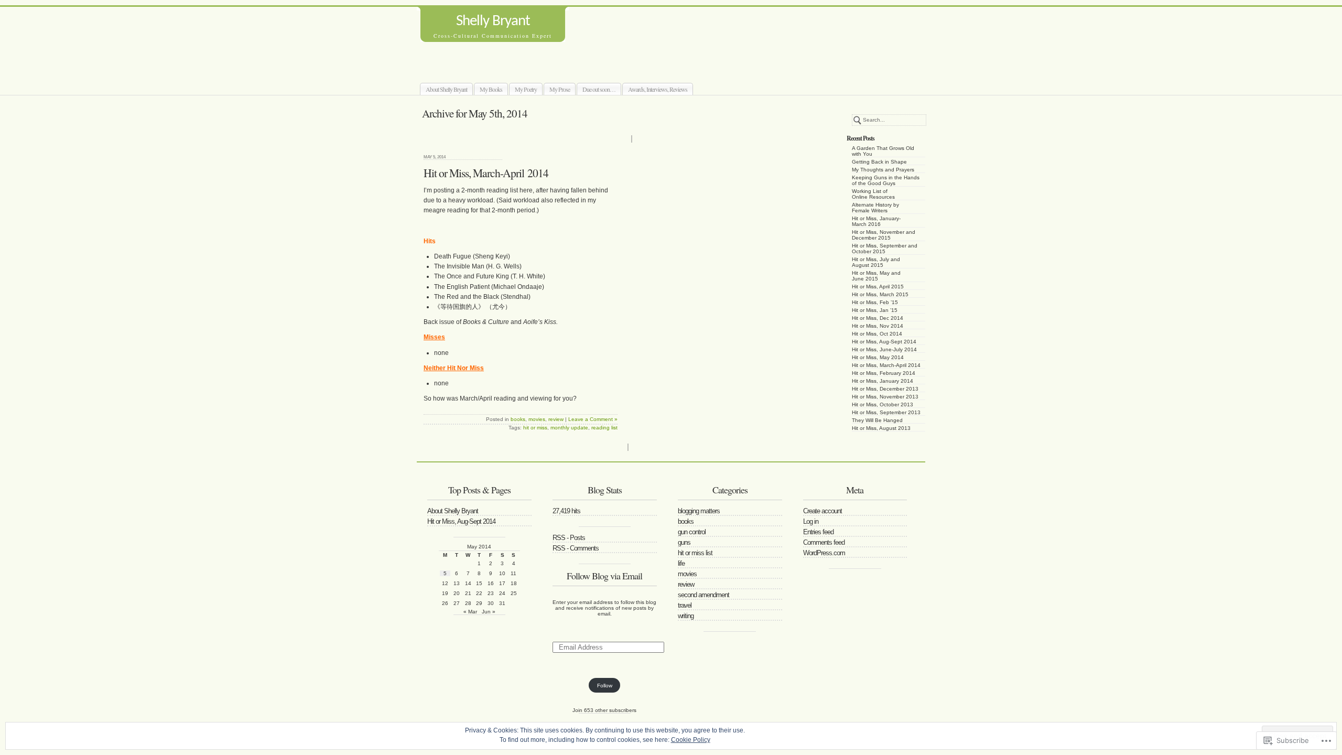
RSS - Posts (569, 538)
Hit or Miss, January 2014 (882, 381)
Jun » (488, 611)
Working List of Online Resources (873, 194)
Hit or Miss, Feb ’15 (875, 302)
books (518, 419)
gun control (692, 532)
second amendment (703, 595)
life (681, 563)
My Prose (559, 89)
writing (686, 616)
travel (684, 605)
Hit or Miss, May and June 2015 (876, 276)
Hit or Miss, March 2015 (880, 294)
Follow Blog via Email (604, 575)
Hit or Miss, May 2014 (878, 357)
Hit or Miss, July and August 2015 (876, 262)
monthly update (569, 427)
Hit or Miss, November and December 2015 (883, 235)
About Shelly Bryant (446, 89)
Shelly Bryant (493, 21)
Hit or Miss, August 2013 (881, 428)
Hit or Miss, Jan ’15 (874, 310)
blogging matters (699, 511)
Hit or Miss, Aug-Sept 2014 (884, 341)
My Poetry (526, 89)
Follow (604, 685)
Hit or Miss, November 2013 (885, 397)
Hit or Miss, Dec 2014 (877, 318)
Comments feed (824, 542)
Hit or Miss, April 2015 (878, 286)
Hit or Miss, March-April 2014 (886, 365)
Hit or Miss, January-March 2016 (876, 221)
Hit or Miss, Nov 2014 (877, 326)
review (556, 419)
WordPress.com (824, 553)
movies (536, 419)
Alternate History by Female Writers (875, 207)
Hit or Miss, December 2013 (885, 389)
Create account (822, 511)
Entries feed (818, 532)
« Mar (470, 611)
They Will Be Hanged (877, 420)
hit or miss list (695, 553)
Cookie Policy (690, 739)
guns (684, 542)
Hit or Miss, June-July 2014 (884, 349)
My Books (491, 89)
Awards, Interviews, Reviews (657, 89)
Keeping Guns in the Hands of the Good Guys (885, 180)
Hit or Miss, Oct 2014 (877, 334)
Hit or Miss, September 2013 (886, 412)
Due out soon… (598, 89)
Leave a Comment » (593, 419)
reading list (604, 427)
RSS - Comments (576, 548)
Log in (810, 521)
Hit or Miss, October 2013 (882, 404)
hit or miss (535, 427)
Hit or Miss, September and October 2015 (884, 248)
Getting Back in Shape (879, 162)
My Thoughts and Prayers (883, 169)
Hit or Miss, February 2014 (883, 373)
